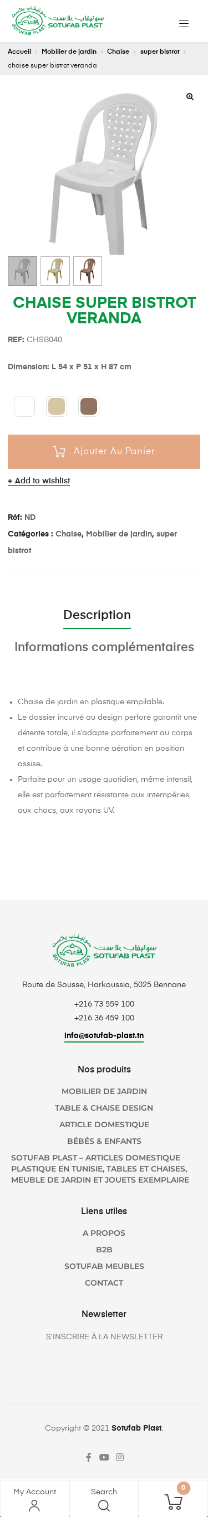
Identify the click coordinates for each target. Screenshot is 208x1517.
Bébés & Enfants (104, 1141)
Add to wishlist (42, 481)
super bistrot (160, 52)
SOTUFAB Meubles (104, 1266)
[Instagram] (119, 1457)
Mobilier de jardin (69, 52)
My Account (34, 1492)
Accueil (19, 52)
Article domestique (104, 1124)
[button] (189, 96)
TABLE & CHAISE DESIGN (104, 1108)
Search (104, 1492)
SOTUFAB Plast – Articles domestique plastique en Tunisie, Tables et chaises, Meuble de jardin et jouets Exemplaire (100, 1169)
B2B (104, 1250)
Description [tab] (97, 616)
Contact (104, 1283)
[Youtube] (104, 1457)
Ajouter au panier (114, 451)
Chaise (118, 52)
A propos (104, 1233)
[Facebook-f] (88, 1457)
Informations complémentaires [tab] (104, 648)
